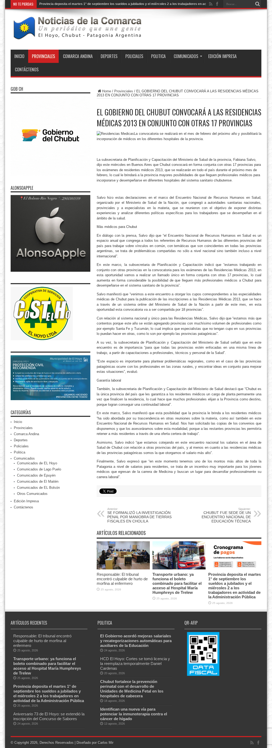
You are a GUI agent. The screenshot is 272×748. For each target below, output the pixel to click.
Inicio (19, 56)
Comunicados (186, 56)
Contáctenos (27, 70)
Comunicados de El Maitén (37, 482)
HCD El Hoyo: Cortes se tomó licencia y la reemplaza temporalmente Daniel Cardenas (135, 664)
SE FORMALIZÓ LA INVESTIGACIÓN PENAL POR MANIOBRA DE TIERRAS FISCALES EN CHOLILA (139, 516)
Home (106, 91)
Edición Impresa (222, 56)
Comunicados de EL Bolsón (38, 488)
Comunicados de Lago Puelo (39, 470)
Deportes (109, 56)
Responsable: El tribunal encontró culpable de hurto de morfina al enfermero (122, 579)
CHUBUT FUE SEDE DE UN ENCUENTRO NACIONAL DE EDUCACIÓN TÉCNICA (226, 516)
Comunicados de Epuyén (36, 476)
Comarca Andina (78, 56)
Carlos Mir (105, 743)
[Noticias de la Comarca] (77, 36)
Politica (158, 56)
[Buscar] (257, 4)
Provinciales (43, 56)
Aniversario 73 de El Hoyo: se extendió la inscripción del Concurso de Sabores (48, 716)
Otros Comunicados (32, 494)
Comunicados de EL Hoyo (37, 463)
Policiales (134, 56)
